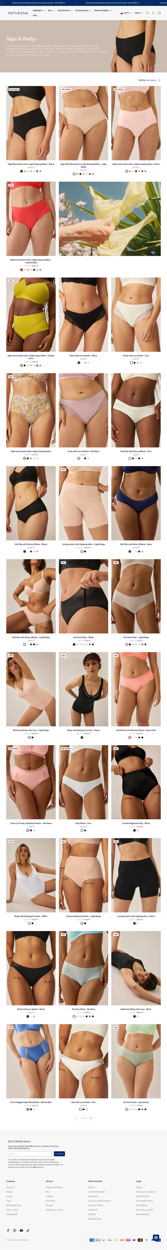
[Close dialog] (131, 597)
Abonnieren (109, 633)
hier (114, 650)
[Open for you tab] (156, 1238)
